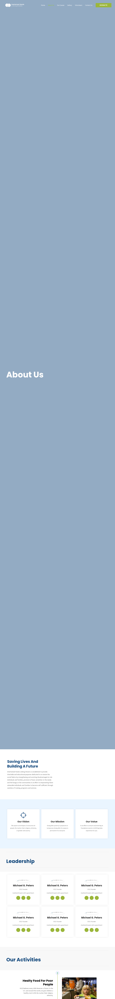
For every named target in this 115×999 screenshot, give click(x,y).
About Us (51, 5)
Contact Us (88, 5)
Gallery (69, 5)
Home (43, 5)
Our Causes (60, 5)
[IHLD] (14, 5)
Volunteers (78, 5)
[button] (103, 5)
